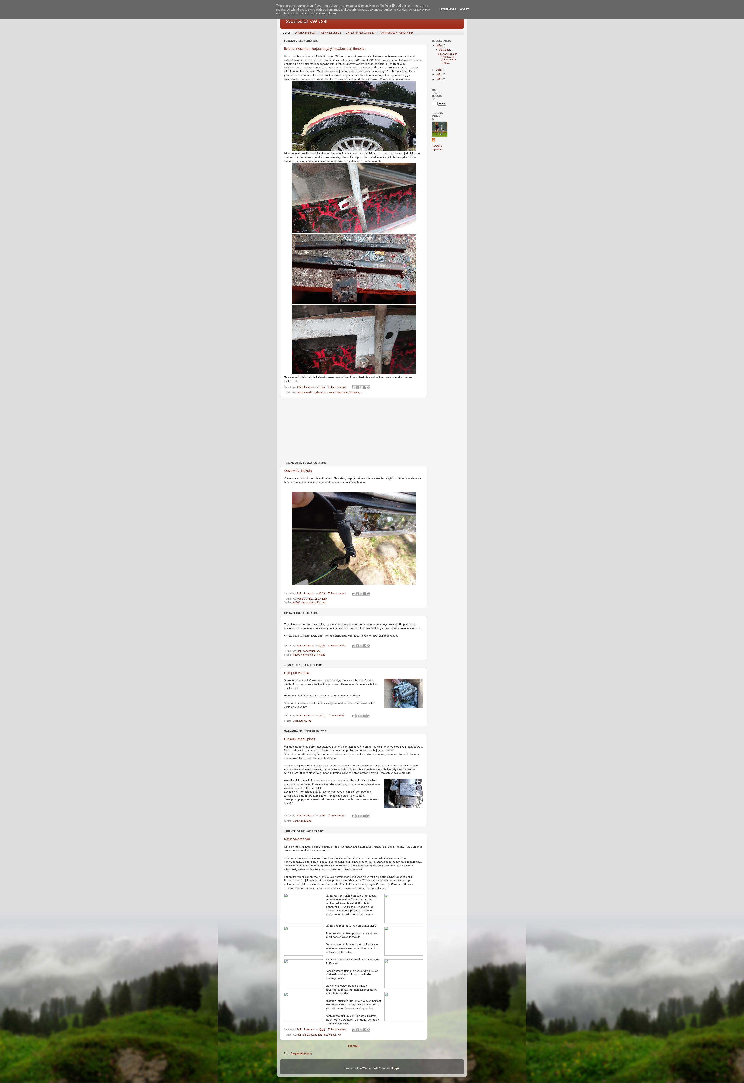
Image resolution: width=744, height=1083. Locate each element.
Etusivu (287, 32)
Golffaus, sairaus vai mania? (360, 32)
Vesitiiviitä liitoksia (298, 471)
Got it (464, 9)
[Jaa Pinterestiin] (368, 387)
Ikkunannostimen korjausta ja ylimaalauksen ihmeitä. (324, 49)
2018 (439, 70)
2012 (439, 79)
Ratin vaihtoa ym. (297, 839)
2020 (439, 45)
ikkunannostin (305, 392)
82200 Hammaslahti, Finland (309, 602)
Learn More (447, 9)
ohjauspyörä (310, 1034)
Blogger (394, 1068)
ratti (320, 1034)
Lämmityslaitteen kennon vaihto (397, 32)
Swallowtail (342, 392)
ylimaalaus (356, 392)
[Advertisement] (353, 429)
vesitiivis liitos (305, 598)
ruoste (330, 392)
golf (299, 651)
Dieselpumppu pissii (299, 739)
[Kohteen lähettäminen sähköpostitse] (354, 387)
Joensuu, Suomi (302, 721)
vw (318, 651)
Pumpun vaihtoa (296, 673)
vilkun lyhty (321, 598)
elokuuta (444, 49)
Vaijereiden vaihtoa (330, 32)
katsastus (320, 392)
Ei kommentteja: (337, 387)
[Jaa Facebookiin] (365, 387)
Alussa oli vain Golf (305, 32)
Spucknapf (330, 1034)
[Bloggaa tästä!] (357, 387)
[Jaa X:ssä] (361, 387)
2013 (439, 74)
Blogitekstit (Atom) (301, 1053)
